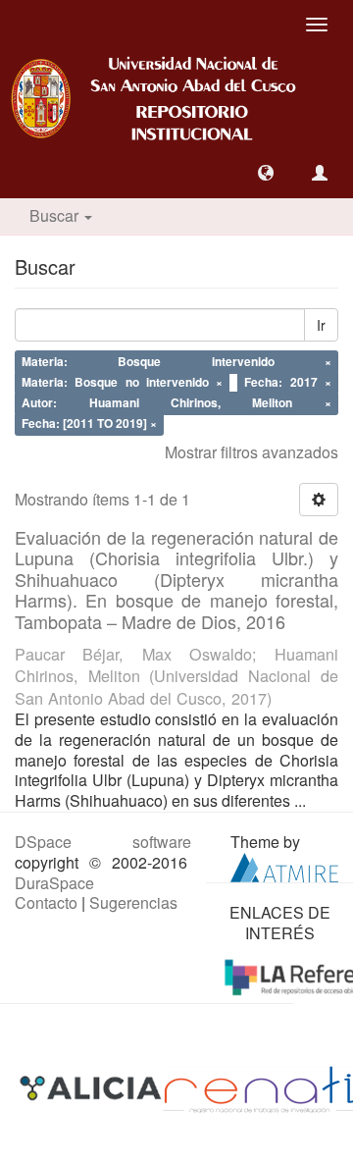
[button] (265, 172)
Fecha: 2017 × (287, 383)
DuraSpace (54, 883)
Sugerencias (133, 902)
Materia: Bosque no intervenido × (122, 383)
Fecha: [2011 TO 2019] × (89, 423)
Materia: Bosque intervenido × (176, 362)
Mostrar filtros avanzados (251, 452)
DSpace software (103, 841)
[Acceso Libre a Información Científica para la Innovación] (93, 1088)
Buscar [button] (55, 215)
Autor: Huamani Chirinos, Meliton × (176, 402)
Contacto (46, 902)
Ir (321, 325)
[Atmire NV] (284, 865)
